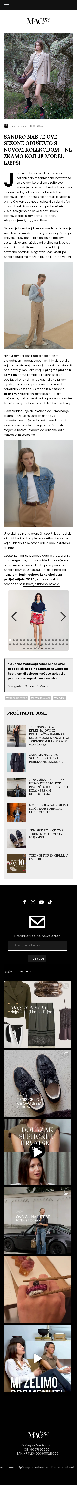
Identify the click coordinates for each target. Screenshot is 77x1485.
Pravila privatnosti (63, 1467)
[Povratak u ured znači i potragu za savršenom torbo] (37, 1220)
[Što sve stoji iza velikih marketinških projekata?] (37, 1152)
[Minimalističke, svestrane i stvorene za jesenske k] (37, 1083)
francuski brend (17, 698)
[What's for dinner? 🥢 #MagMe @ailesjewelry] (37, 1289)
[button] (14, 616)
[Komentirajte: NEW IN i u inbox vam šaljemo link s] (37, 1014)
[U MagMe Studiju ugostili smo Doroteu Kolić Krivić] (37, 1358)
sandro (60, 698)
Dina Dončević (18, 126)
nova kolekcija (41, 698)
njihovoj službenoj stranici (41, 584)
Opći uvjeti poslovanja (33, 1467)
